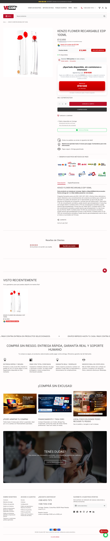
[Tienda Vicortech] (10, 8)
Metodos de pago (8, 502)
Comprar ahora (82, 109)
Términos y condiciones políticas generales (9, 519)
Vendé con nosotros (8, 506)
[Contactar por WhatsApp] (105, 535)
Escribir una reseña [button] (69, 246)
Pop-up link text (62, 223)
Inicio (4, 22)
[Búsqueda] (105, 16)
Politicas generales (26, 512)
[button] (82, 156)
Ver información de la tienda (67, 125)
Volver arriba (55, 537)
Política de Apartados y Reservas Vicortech (27, 507)
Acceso (23, 500)
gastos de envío (62, 41)
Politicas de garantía (8, 504)
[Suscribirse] (105, 506)
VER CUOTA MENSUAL (98, 50)
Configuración (24, 504)
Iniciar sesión (64, 61)
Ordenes (23, 502)
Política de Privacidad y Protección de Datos (27, 514)
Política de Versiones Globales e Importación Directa (9, 515)
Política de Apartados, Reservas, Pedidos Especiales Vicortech (9, 510)
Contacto (5, 500)
